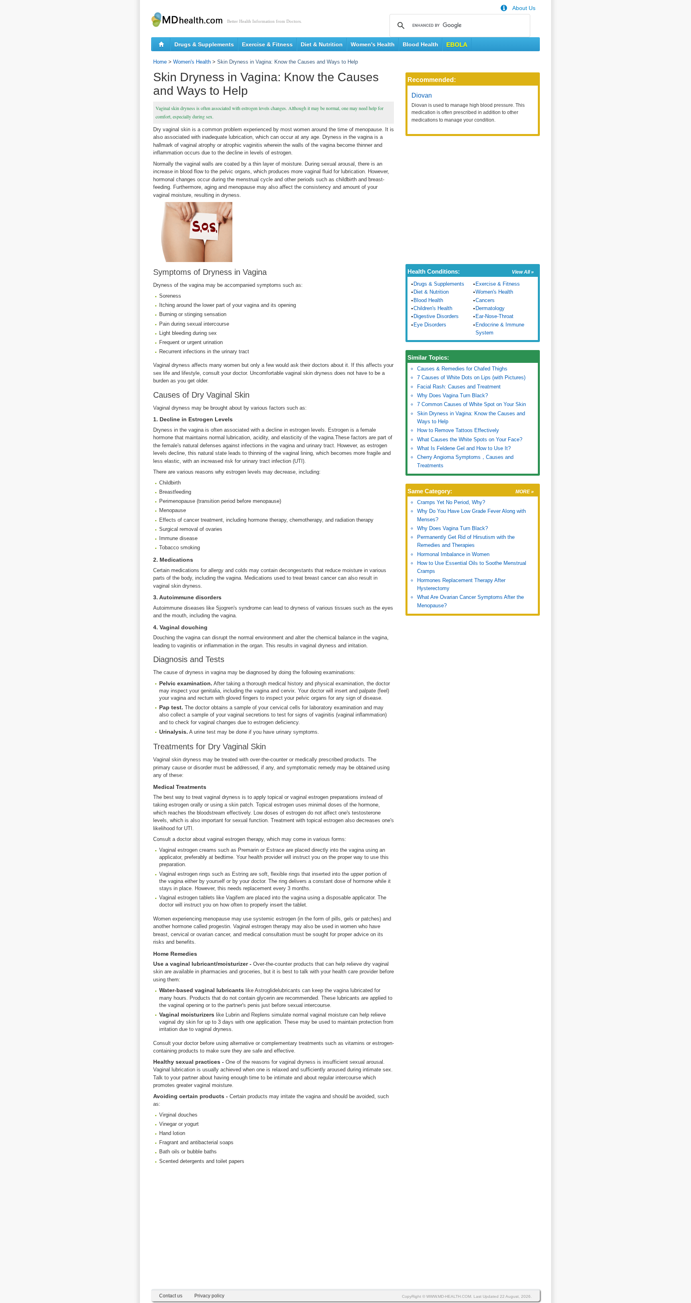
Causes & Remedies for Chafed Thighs (462, 369)
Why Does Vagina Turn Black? (452, 395)
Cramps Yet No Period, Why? (451, 502)
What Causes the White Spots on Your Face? (469, 439)
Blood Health (420, 44)
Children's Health (432, 308)
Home (160, 62)
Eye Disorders (429, 325)
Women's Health (373, 44)
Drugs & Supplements (204, 44)
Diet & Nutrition (322, 44)
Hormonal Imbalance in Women (453, 554)
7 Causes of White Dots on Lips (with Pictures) (471, 377)
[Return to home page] (161, 44)
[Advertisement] (273, 1233)
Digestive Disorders (436, 316)
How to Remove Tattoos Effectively (458, 430)
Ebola (456, 44)
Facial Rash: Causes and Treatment (459, 387)
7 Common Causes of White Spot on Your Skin (471, 404)
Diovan (421, 95)
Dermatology (490, 308)
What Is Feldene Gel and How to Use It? (464, 448)
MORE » (524, 491)
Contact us (170, 1296)
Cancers (485, 300)
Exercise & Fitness (267, 44)
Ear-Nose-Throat (494, 316)
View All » (523, 272)
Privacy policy (209, 1296)
